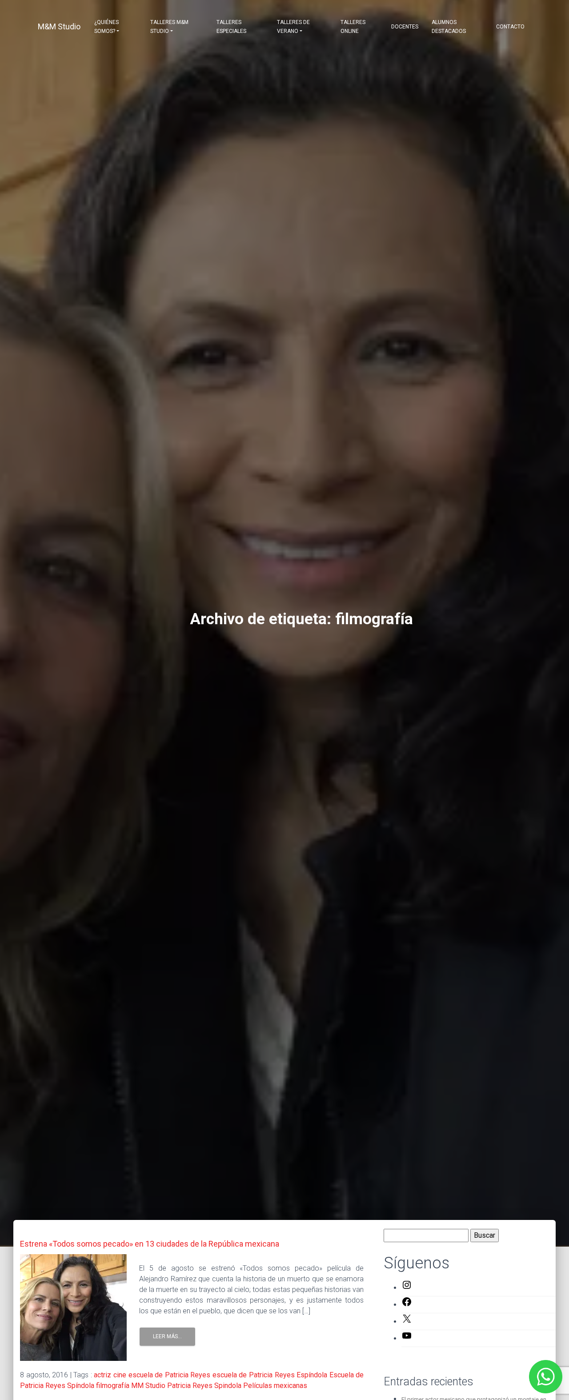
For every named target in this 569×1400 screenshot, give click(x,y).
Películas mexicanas (275, 1385)
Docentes (404, 27)
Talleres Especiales (231, 26)
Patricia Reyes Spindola (204, 1385)
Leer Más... (167, 1336)
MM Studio (148, 1385)
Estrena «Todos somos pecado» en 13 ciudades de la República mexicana (149, 1243)
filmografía (112, 1385)
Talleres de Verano (293, 26)
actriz (102, 1375)
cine (119, 1375)
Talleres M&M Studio (169, 26)
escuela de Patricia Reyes (169, 1375)
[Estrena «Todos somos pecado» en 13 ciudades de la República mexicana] (73, 1307)
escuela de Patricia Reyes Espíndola (269, 1375)
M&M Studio (59, 26)
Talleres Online (353, 26)
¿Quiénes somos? (106, 26)
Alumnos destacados (449, 26)
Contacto (510, 27)
